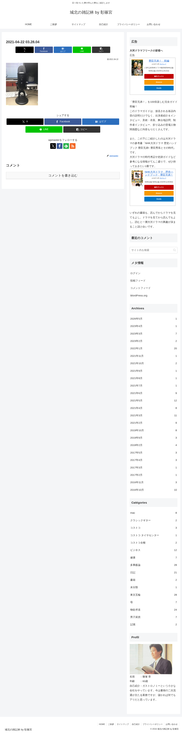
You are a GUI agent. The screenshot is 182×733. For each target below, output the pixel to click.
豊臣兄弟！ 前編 (159, 60)
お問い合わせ (172, 724)
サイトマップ (123, 724)
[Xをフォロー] (53, 146)
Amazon (159, 82)
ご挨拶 (111, 724)
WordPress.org (138, 295)
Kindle (159, 88)
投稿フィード (138, 280)
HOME (102, 724)
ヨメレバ (163, 64)
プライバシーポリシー (153, 724)
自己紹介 (136, 724)
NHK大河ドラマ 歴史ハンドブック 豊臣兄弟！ (159, 173)
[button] (101, 50)
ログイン (135, 273)
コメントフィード (140, 288)
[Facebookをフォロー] (59, 146)
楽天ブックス (159, 76)
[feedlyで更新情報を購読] (66, 146)
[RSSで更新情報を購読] (73, 146)
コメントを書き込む (62, 175)
